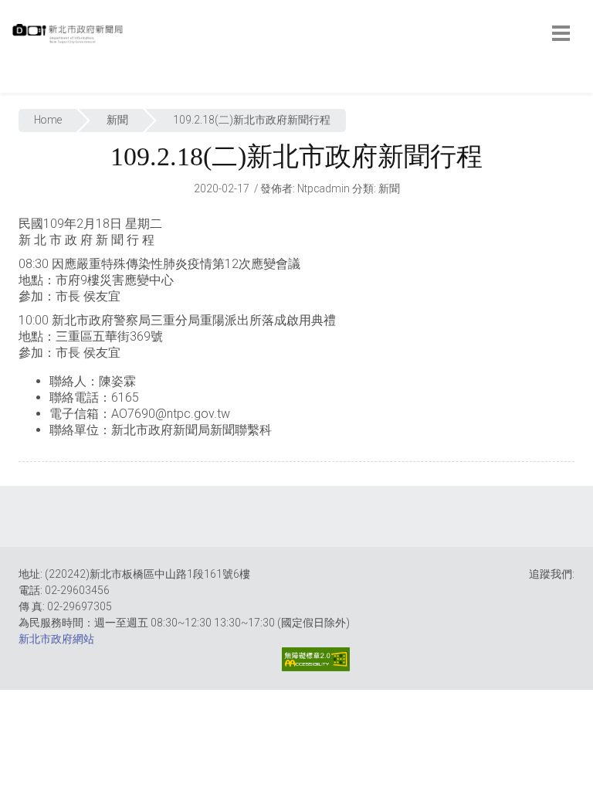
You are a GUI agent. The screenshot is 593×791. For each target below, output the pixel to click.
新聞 (117, 120)
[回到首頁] (69, 38)
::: (15, 84)
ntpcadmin (323, 188)
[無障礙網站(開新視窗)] (316, 659)
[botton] (561, 33)
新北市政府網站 (56, 639)
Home (48, 120)
